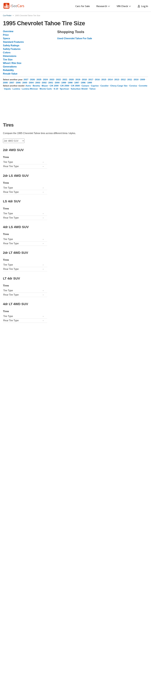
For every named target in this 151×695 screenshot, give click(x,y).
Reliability (8, 70)
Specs (6, 38)
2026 (32, 79)
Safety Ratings (11, 45)
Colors (6, 52)
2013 (116, 79)
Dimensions (9, 56)
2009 (142, 79)
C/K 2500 (64, 86)
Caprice (95, 86)
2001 (50, 82)
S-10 (56, 89)
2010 (136, 79)
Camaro (85, 86)
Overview (8, 31)
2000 (57, 82)
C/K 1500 (54, 86)
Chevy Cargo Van (119, 86)
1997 (76, 82)
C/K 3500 (75, 86)
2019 (78, 79)
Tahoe (92, 89)
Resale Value (10, 73)
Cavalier (104, 86)
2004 (31, 82)
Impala (7, 89)
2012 (123, 79)
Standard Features (13, 42)
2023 (52, 79)
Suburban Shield (79, 89)
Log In (144, 6)
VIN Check (122, 6)
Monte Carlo (46, 89)
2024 (45, 79)
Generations (10, 66)
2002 (44, 82)
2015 (103, 79)
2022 (58, 79)
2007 (11, 82)
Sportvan (64, 89)
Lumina (16, 89)
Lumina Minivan (30, 89)
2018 (84, 79)
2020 (71, 79)
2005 (24, 82)
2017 (90, 79)
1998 (70, 82)
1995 (89, 82)
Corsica (133, 86)
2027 (26, 79)
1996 (83, 82)
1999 (63, 82)
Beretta (36, 86)
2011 (129, 79)
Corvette (143, 86)
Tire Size (8, 59)
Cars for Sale (82, 6)
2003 (37, 82)
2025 (39, 79)
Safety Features (11, 49)
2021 (65, 79)
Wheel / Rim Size (12, 63)
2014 (110, 79)
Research (101, 6)
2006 (18, 82)
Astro (28, 86)
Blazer (45, 86)
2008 (5, 82)
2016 (97, 79)
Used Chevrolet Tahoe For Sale (74, 38)
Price (6, 35)
